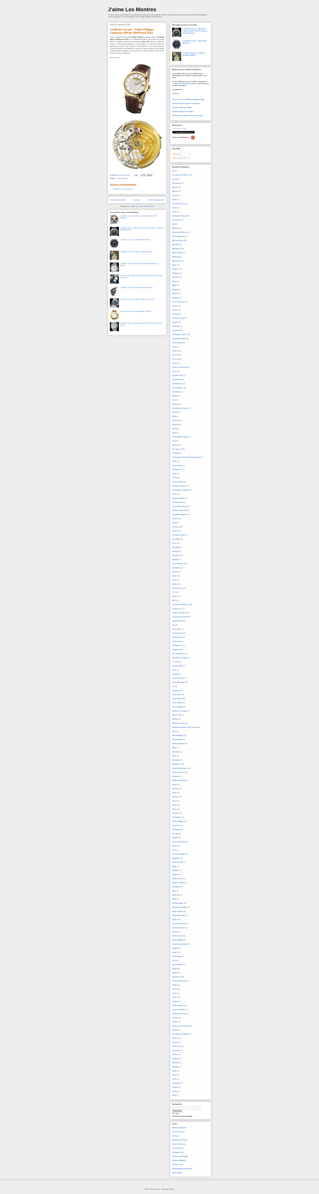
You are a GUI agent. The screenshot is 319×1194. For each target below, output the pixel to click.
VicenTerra (176, 1046)
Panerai (175, 813)
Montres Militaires (179, 1160)
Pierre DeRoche (178, 842)
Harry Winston (177, 564)
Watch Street (177, 1173)
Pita (173, 850)
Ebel (174, 416)
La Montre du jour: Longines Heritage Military (136, 252)
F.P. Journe (176, 449)
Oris (173, 801)
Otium (174, 809)
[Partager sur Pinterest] (151, 175)
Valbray (175, 1030)
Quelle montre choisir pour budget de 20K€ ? (136, 311)
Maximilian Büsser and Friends (184, 727)
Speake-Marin (177, 964)
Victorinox (176, 1050)
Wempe (175, 1067)
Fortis (174, 474)
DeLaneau (176, 392)
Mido (174, 748)
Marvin (175, 719)
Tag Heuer (176, 977)
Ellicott (174, 429)
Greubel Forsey (178, 535)
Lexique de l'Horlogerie (181, 83)
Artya (174, 208)
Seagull (175, 948)
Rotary (174, 932)
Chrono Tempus (178, 1132)
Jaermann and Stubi (180, 617)
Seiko (174, 952)
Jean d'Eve (176, 629)
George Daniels (178, 498)
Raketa (175, 874)
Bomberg (175, 257)
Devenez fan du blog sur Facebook (186, 103)
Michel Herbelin (178, 744)
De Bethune (177, 384)
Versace (175, 1042)
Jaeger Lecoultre (179, 613)
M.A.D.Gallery (177, 707)
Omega (175, 797)
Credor (175, 363)
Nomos (175, 789)
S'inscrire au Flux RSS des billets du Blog (188, 99)
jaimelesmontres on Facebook (179, 128)
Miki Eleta (176, 752)
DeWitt (174, 396)
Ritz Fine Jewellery (179, 907)
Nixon (174, 784)
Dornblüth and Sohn (180, 408)
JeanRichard (177, 637)
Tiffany (174, 985)
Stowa (174, 969)
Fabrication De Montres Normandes (186, 457)
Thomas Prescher (179, 981)
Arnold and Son (178, 204)
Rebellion (176, 887)
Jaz (173, 625)
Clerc (174, 347)
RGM (174, 899)
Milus (174, 756)
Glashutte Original (179, 514)
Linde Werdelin (178, 682)
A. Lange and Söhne (180, 175)
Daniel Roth (176, 379)
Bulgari (175, 289)
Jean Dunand (177, 633)
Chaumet (175, 326)
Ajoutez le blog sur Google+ (183, 111)
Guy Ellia (175, 547)
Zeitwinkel (176, 1083)
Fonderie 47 (177, 470)
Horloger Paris (178, 1152)
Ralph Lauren (177, 879)
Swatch (175, 973)
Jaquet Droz (177, 621)
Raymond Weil (178, 883)
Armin (174, 199)
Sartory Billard (177, 940)
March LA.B (176, 715)
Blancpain (176, 248)
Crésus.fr (175, 1136)
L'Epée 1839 (177, 666)
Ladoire (175, 674)
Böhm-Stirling (177, 253)
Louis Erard (176, 694)
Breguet (175, 269)
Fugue (174, 494)
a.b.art (174, 179)
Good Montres (178, 1148)
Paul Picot (176, 825)
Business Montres (179, 1128)
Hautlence (176, 568)
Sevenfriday (177, 956)
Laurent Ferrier (178, 678)
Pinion (174, 846)
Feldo (174, 461)
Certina (175, 310)
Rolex (174, 919)
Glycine (175, 519)
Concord (175, 355)
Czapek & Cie (177, 375)
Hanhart (175, 559)
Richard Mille (177, 903)
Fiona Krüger (177, 465)
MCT (174, 731)
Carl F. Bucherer (178, 302)
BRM (174, 285)
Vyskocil (175, 1059)
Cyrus (174, 371)
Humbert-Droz (177, 588)
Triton (174, 993)
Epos (174, 433)
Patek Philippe (122, 178)
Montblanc (176, 764)
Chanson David (178, 318)
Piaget (174, 838)
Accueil (137, 200)
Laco (174, 670)
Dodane (175, 404)
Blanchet (175, 244)
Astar (174, 212)
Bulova (175, 294)
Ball (173, 224)
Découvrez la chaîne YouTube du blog (187, 115)
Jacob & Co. (177, 609)
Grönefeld (176, 539)
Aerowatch (176, 183)
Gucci (174, 543)
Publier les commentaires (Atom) (142, 206)
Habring (175, 551)
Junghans (176, 650)
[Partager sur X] (146, 175)
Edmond (175, 424)
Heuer (174, 576)
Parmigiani (176, 817)
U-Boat (175, 1001)
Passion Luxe (177, 1164)
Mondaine (176, 760)
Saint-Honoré (177, 936)
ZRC (174, 1095)
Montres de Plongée (180, 1156)
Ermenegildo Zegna (180, 437)
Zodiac (175, 1091)
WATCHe (175, 1063)
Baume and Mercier (180, 232)
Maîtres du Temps (179, 711)
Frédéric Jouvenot (179, 486)
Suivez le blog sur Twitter (182, 107)
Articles (178, 154)
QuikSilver (176, 858)
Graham (175, 527)
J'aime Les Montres (132, 9)
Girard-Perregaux (179, 506)
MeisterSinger (177, 735)
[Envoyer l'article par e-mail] (135, 175)
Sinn (174, 960)
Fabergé (175, 453)
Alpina (174, 191)
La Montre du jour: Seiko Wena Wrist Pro (135, 240)
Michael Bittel (177, 739)
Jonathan (176, 93)
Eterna (174, 445)
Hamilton (175, 555)
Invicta (174, 596)
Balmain (175, 228)
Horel (174, 580)
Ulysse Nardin (177, 1005)
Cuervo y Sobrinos (179, 367)
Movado (175, 776)
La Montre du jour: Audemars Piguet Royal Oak (137, 299)
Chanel (175, 314)
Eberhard (176, 420)
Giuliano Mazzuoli (179, 510)
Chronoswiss (177, 343)
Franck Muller (177, 482)
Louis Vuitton (177, 703)
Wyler (174, 1071)
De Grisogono (177, 388)
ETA (173, 441)
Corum (175, 359)
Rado (174, 866)
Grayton (175, 531)
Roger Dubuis (177, 911)
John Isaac (176, 641)
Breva (174, 281)
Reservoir (176, 895)
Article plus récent (118, 200)
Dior (173, 400)
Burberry (175, 298)
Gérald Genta (177, 502)
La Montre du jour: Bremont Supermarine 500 (136, 287)
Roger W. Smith (178, 915)
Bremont (175, 277)
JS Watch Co (177, 645)
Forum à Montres (179, 1144)
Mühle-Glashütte (178, 780)
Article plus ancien (156, 200)
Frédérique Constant (180, 490)
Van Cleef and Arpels (180, 1034)
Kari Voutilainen (178, 654)
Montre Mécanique (179, 768)
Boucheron (176, 261)
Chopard (175, 330)
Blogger (171, 1189)
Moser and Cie (178, 772)
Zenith (174, 1087)
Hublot (174, 584)
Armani (175, 195)
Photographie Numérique (182, 1169)
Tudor (174, 997)
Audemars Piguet (179, 216)
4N (173, 171)
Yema (174, 1079)
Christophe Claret (179, 334)
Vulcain (175, 1054)
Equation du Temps (179, 1140)
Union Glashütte (178, 1010)
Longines (175, 690)
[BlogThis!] (144, 175)
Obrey (174, 793)
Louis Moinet (177, 699)
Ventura (175, 1038)
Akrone (175, 187)
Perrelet (175, 834)
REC (174, 891)
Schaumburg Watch (180, 944)
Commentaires (181, 158)
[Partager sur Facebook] (149, 175)
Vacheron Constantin (180, 1026)
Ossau (174, 805)
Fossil (174, 478)
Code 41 (175, 351)
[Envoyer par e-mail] (142, 175)
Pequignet (176, 830)
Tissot (174, 989)
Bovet (174, 265)
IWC (174, 600)
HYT (174, 592)
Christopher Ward (179, 339)
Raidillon (175, 870)
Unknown (121, 175)
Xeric (174, 1075)
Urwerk (175, 1018)
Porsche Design (178, 854)
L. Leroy (175, 662)
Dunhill (175, 412)
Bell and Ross (177, 240)
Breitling (175, 273)
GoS (174, 523)
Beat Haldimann (178, 236)
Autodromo (176, 220)
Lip (173, 686)
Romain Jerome (178, 928)
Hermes (175, 572)
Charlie (175, 322)
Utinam (175, 1022)
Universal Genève (179, 1014)
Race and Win (177, 862)
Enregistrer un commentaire (123, 189)
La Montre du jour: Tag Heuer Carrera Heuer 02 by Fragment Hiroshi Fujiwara (195, 31)
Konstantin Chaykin (179, 658)
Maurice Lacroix (178, 723)
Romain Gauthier (179, 924)
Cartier (175, 306)
